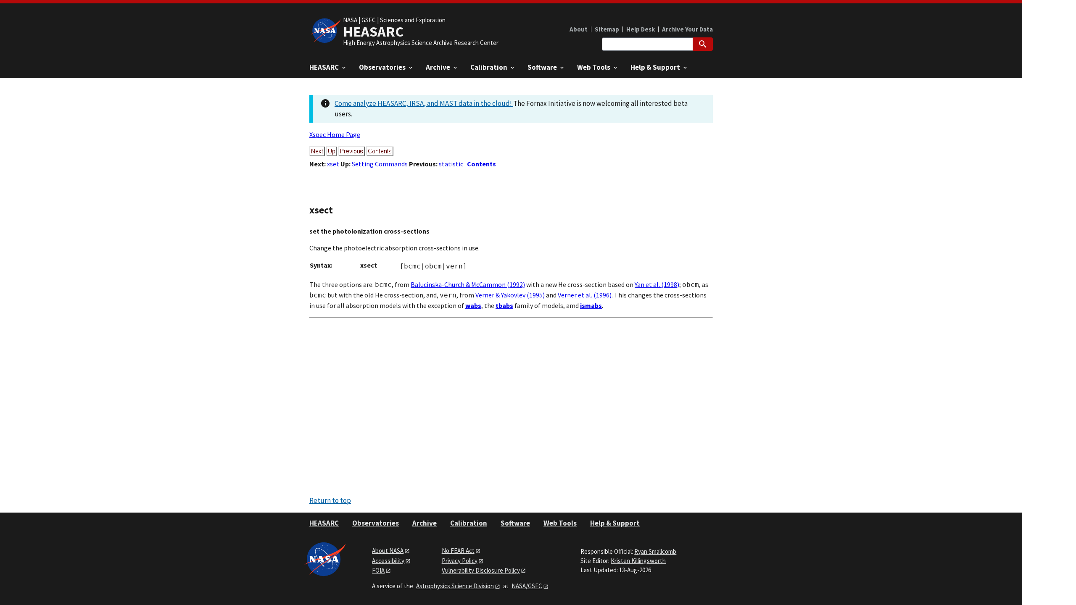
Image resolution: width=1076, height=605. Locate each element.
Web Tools (560, 523)
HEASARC (324, 523)
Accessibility (388, 561)
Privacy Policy (459, 561)
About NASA (388, 551)
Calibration (468, 523)
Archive (424, 523)
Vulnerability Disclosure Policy (481, 570)
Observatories (375, 523)
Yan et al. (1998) (657, 284)
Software (515, 523)
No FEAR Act (458, 551)
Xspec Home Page (334, 134)
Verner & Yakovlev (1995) (510, 295)
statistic (451, 164)
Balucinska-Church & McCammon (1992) (468, 284)
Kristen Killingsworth (638, 561)
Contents (481, 164)
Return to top (330, 500)
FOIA (378, 570)
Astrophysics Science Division (455, 586)
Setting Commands (380, 164)
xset (333, 164)
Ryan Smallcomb (655, 551)
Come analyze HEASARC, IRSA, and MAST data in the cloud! (424, 103)
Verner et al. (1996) (585, 295)
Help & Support (615, 523)
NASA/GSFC (527, 586)
